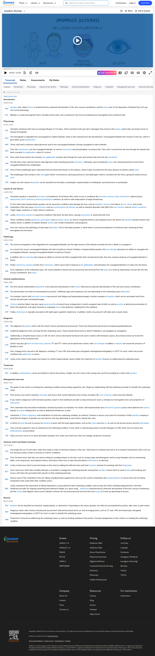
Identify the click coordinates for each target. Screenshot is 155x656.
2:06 (6, 207)
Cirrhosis (13, 304)
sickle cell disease (122, 196)
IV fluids (23, 415)
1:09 (6, 163)
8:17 (6, 471)
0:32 (6, 138)
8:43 (6, 488)
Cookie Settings (53, 636)
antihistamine (92, 460)
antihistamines (26, 373)
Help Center (95, 614)
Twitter (123, 570)
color (137, 169)
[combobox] (86, 3)
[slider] (46, 73)
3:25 (6, 258)
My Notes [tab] (54, 80)
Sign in (132, 3)
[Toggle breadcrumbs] (24, 11)
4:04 (6, 291)
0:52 (6, 151)
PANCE (62, 552)
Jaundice (13, 107)
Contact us (64, 609)
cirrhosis (106, 204)
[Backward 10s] (24, 72)
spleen (118, 129)
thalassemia (15, 199)
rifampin (72, 207)
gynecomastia (50, 304)
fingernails (127, 465)
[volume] (36, 72)
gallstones (35, 219)
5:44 (6, 359)
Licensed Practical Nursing (101, 566)
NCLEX (62, 557)
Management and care (126, 87)
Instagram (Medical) (129, 557)
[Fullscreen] (150, 72)
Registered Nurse (97, 561)
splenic (22, 410)
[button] (77, 40)
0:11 (6, 115)
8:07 (6, 465)
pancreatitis (45, 219)
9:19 (6, 512)
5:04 (6, 331)
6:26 (6, 401)
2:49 (6, 229)
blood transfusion (45, 199)
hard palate (144, 423)
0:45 (6, 144)
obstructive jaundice (24, 215)
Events (93, 605)
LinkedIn (124, 547)
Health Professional (98, 579)
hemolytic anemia (106, 196)
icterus (30, 107)
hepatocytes (30, 139)
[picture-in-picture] (126, 72)
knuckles (92, 465)
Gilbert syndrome (139, 207)
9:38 (6, 519)
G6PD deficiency (28, 199)
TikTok (123, 575)
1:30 (6, 176)
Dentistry (94, 570)
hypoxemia (14, 402)
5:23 (6, 345)
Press (61, 605)
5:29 (6, 353)
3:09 (6, 251)
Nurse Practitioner (97, 552)
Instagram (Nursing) (129, 561)
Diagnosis (97, 87)
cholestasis (85, 215)
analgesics (32, 415)
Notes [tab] (23, 80)
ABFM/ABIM (64, 566)
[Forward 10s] (30, 72)
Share (130, 11)
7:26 (6, 436)
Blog (92, 600)
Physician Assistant (98, 557)
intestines (78, 162)
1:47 (6, 198)
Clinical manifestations (80, 87)
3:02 (6, 244)
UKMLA (62, 561)
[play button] (5, 72)
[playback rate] (144, 72)
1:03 (6, 157)
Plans (21, 3)
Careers (62, 600)
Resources (48, 3)
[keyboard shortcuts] (138, 72)
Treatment (109, 87)
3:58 (6, 287)
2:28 (6, 215)
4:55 (6, 326)
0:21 (6, 130)
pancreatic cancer (62, 219)
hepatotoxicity (40, 207)
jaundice (36, 182)
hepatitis (98, 204)
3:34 (6, 265)
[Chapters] (120, 72)
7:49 (6, 459)
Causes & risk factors (48, 87)
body (106, 269)
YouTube (124, 543)
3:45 (6, 271)
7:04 (6, 423)
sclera (105, 107)
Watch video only (9, 96)
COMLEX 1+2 (64, 547)
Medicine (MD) (96, 543)
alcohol (51, 222)
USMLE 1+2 (64, 543)
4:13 (6, 298)
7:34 (6, 451)
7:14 (6, 429)
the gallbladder (29, 152)
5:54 (6, 373)
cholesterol (67, 149)
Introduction (18, 87)
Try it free (145, 3)
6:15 (6, 395)
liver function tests (35, 343)
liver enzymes (106, 395)
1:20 (6, 170)
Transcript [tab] (10, 80)
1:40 (6, 182)
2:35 (6, 221)
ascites (120, 304)
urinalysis (118, 343)
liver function (119, 207)
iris (105, 423)
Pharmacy (94, 575)
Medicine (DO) (96, 547)
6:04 (6, 388)
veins (58, 307)
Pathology (64, 87)
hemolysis (41, 196)
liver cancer (127, 204)
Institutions (121, 3)
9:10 (6, 505)
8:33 (6, 479)
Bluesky (123, 566)
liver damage (111, 249)
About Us (63, 595)
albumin (47, 343)
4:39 (6, 312)
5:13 (6, 337)
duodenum (112, 157)
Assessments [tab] (38, 80)
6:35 (6, 409)
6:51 (6, 417)
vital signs (43, 395)
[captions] (132, 72)
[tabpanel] (77, 304)
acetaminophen (59, 207)
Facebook (124, 552)
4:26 (6, 305)
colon (110, 162)
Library (34, 3)
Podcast (93, 609)
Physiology (31, 87)
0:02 (6, 108)
